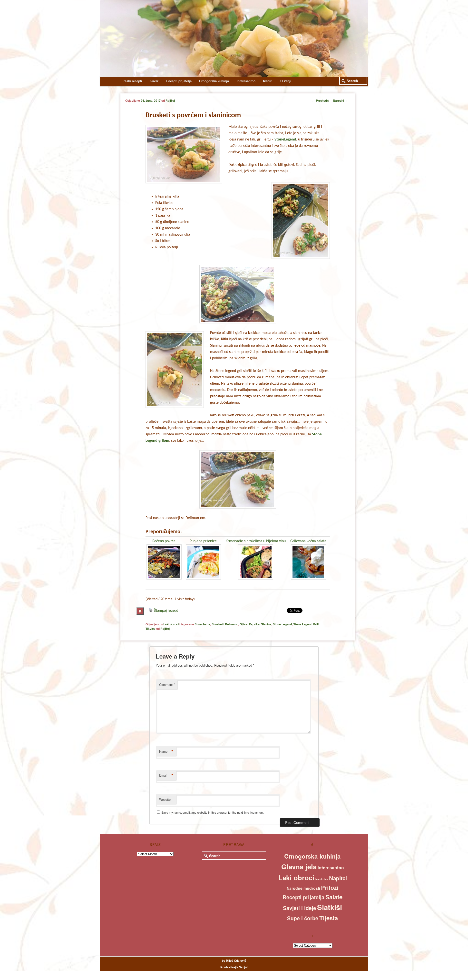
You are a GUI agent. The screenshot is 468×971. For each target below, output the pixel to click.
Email (166, 775)
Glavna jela (299, 866)
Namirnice (321, 879)
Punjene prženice (203, 541)
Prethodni (320, 100)
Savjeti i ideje (299, 907)
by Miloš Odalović (234, 960)
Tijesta (328, 918)
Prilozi (330, 887)
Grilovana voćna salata (308, 541)
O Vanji (285, 81)
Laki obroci (171, 624)
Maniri (268, 81)
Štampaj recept (166, 610)
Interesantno (246, 81)
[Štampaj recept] (151, 610)
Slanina (266, 624)
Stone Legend (282, 624)
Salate (333, 897)
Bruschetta (202, 624)
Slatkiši (329, 907)
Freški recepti (132, 81)
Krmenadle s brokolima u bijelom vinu (256, 541)
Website (165, 799)
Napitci (338, 878)
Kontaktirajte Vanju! (234, 967)
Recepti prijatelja (179, 81)
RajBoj (170, 100)
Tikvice (151, 628)
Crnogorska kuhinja (214, 81)
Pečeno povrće (164, 541)
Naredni (340, 100)
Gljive (243, 624)
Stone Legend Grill (306, 624)
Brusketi (218, 624)
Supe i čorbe (302, 918)
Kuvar (154, 81)
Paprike (254, 624)
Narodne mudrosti (303, 888)
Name (166, 751)
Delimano (231, 624)
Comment (167, 684)
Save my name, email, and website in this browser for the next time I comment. (212, 812)
